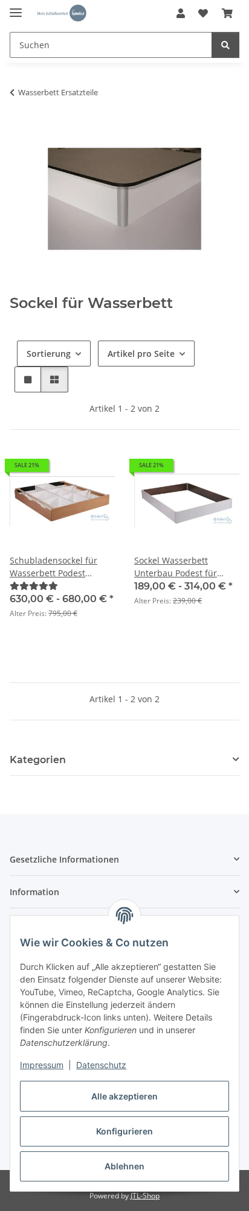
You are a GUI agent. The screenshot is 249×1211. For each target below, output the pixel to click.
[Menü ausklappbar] (16, 7)
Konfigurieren (124, 1131)
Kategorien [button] (38, 760)
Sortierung (49, 353)
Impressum (41, 1065)
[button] (181, 13)
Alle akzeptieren (124, 1096)
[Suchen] (225, 45)
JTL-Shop (145, 1196)
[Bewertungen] (34, 585)
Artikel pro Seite (141, 353)
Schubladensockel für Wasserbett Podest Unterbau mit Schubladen (62, 567)
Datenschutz (101, 1065)
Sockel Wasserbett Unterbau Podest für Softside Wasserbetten (179, 567)
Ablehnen (124, 1166)
